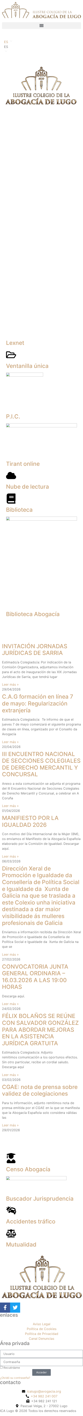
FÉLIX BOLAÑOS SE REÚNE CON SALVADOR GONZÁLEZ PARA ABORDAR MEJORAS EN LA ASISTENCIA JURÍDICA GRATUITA (40, 1029)
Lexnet (15, 342)
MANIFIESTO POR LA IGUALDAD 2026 (30, 821)
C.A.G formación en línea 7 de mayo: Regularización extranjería (37, 703)
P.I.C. (13, 416)
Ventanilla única (27, 365)
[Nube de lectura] (11, 475)
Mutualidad (21, 1244)
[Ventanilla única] (11, 355)
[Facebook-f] (5, 1308)
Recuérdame (11, 1367)
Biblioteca (19, 509)
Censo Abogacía (28, 1169)
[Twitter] (15, 1308)
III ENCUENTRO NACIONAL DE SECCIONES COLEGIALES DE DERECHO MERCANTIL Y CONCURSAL (41, 764)
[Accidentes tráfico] (11, 1210)
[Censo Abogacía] (11, 1158)
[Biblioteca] (11, 499)
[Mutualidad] (11, 1233)
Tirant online (23, 463)
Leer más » (10, 684)
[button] (41, 25)
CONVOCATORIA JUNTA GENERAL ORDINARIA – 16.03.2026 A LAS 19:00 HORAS (35, 976)
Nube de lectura (27, 486)
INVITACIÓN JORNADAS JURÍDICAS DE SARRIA (34, 650)
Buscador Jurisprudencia (40, 1198)
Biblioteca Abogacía (33, 613)
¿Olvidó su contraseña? (15, 1377)
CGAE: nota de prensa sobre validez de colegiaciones (40, 1090)
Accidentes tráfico (30, 1221)
